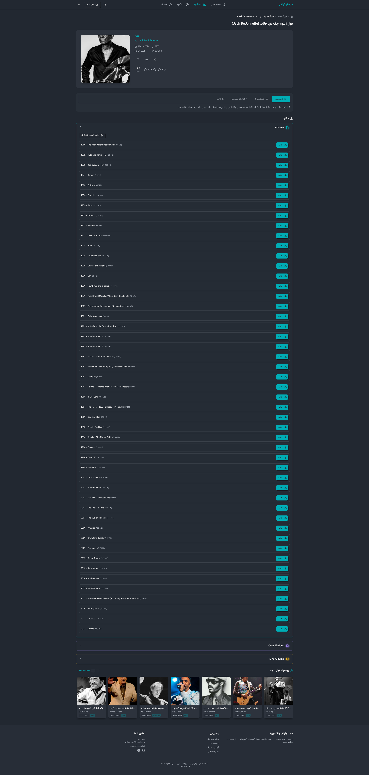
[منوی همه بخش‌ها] (78, 4)
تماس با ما (214, 743)
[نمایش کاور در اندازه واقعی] (105, 58)
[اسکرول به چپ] (93, 671)
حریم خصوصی (213, 751)
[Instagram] (143, 750)
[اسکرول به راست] (98, 671)
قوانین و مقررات (213, 747)
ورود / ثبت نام (92, 4)
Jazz (136, 36)
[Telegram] (138, 750)
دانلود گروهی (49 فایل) (90, 135)
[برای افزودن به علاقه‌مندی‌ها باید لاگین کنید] (137, 59)
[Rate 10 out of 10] (164, 70)
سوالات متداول (213, 739)
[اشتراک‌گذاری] (155, 59)
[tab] (281, 99)
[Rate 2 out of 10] (145, 70)
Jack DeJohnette (148, 41)
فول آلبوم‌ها (282, 16)
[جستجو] (104, 4)
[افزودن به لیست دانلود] (146, 59)
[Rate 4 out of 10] (150, 70)
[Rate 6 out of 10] (155, 70)
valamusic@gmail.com (135, 742)
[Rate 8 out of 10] (159, 70)
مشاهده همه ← (83, 670)
